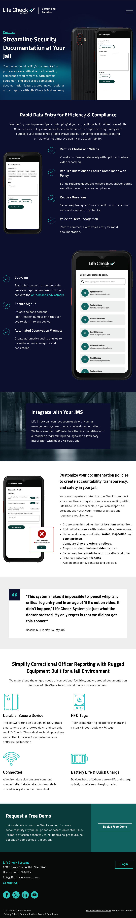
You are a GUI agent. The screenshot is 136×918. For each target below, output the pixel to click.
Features (9, 32)
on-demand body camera (47, 295)
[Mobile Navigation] (129, 12)
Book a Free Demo (115, 827)
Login (124, 864)
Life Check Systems (16, 862)
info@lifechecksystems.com (21, 877)
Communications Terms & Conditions (39, 914)
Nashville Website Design (98, 911)
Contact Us (10, 882)
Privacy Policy (11, 914)
